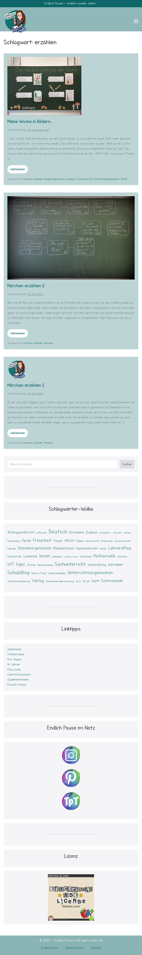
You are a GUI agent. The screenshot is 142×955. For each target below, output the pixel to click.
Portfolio (31, 565)
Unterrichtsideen (57, 573)
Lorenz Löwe (71, 556)
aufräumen (41, 533)
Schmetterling (96, 565)
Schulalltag (18, 572)
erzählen (38, 179)
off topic (16, 564)
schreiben (115, 564)
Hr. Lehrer (13, 664)
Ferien (26, 540)
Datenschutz (75, 948)
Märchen (48, 343)
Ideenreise (14, 649)
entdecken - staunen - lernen (115, 532)
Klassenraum (63, 548)
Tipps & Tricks (38, 573)
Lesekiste (30, 556)
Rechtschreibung (45, 565)
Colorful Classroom (19, 674)
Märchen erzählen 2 (26, 285)
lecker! (103, 548)
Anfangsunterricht (21, 532)
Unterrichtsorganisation (107, 179)
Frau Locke (14, 669)
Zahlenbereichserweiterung (60, 581)
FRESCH (69, 541)
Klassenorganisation (54, 179)
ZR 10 (78, 581)
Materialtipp (86, 556)
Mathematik (104, 556)
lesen (44, 556)
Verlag (38, 580)
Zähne (124, 179)
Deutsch (27, 179)
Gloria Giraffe (92, 541)
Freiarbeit (42, 540)
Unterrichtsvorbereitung (18, 581)
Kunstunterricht (87, 548)
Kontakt (96, 948)
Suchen (127, 464)
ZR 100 (86, 581)
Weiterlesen (18, 170)
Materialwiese (15, 654)
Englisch (92, 532)
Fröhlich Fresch (16, 684)
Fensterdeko (13, 541)
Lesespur (71, 179)
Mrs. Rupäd (14, 659)
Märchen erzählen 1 (26, 385)
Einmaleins (76, 532)
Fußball (80, 541)
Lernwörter (14, 556)
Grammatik (107, 541)
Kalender (11, 548)
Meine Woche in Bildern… (29, 121)
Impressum (49, 948)
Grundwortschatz (123, 541)
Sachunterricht (85, 179)
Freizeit (58, 541)
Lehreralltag (119, 548)
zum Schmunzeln (107, 580)
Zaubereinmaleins (18, 679)
